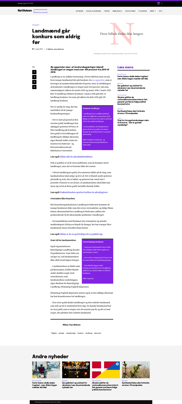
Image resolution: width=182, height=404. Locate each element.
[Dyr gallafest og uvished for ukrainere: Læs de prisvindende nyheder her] (76, 369)
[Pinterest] (34, 82)
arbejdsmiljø (71, 333)
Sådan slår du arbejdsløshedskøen (76, 156)
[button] (161, 3)
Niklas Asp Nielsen (56, 49)
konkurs (81, 333)
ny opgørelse (98, 80)
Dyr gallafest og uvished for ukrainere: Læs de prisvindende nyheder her (131, 88)
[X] (34, 77)
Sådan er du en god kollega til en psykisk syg (81, 234)
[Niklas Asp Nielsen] (55, 325)
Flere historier (122, 74)
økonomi (97, 333)
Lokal (119, 118)
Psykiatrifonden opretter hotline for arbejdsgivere (84, 192)
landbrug (89, 333)
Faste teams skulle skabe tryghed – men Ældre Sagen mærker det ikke (44, 385)
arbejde (61, 333)
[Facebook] (34, 72)
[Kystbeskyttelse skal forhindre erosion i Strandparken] (136, 369)
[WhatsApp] (34, 87)
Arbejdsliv (35, 25)
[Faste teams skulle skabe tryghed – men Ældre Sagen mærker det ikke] (46, 369)
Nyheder (120, 83)
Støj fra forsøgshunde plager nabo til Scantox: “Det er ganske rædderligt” (133, 123)
